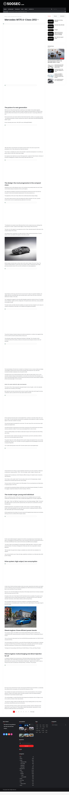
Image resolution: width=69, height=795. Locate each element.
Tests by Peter (23, 783)
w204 (37, 732)
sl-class (43, 730)
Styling (21, 778)
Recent (55, 16)
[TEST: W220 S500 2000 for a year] (26, 730)
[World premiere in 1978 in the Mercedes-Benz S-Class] (21, 728)
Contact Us (31, 9)
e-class (37, 728)
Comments (62, 16)
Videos (21, 785)
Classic (21, 758)
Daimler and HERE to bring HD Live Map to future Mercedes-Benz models (58, 75)
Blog (22, 9)
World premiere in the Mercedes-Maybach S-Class (59, 70)
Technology (17, 9)
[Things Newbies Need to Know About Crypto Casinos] (21, 725)
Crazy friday (23, 763)
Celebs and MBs (23, 761)
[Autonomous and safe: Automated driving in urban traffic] (51, 66)
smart (46, 730)
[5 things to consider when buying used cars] (31, 725)
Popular (49, 16)
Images (21, 760)
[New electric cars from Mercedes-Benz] (31, 728)
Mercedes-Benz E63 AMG (59, 24)
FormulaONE (23, 776)
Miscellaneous (22, 768)
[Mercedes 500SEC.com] (14, 4)
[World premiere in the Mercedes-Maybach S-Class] (51, 71)
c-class (37, 726)
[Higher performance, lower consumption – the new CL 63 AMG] (51, 34)
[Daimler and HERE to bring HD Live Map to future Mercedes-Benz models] (51, 75)
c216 (40, 726)
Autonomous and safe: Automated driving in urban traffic (59, 66)
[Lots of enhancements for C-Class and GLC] (51, 81)
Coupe (44, 726)
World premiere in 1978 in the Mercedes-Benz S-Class (18, 11)
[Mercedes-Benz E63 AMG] (51, 26)
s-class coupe (38, 730)
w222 (46, 732)
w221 (43, 732)
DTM (22, 775)
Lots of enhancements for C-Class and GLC (58, 80)
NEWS (21, 770)
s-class (43, 728)
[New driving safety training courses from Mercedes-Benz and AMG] (31, 735)
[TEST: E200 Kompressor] (21, 735)
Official (22, 771)
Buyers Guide (10, 9)
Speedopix (22, 765)
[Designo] (51, 30)
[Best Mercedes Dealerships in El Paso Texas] (26, 725)
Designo (56, 29)
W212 (40, 732)
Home (6, 16)
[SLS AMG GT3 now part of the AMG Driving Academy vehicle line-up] (26, 735)
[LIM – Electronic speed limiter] (51, 39)
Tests (21, 781)
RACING (22, 773)
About (26, 9)
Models (5, 9)
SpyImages (23, 766)
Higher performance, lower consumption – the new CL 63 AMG (58, 33)
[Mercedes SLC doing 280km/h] (51, 22)
